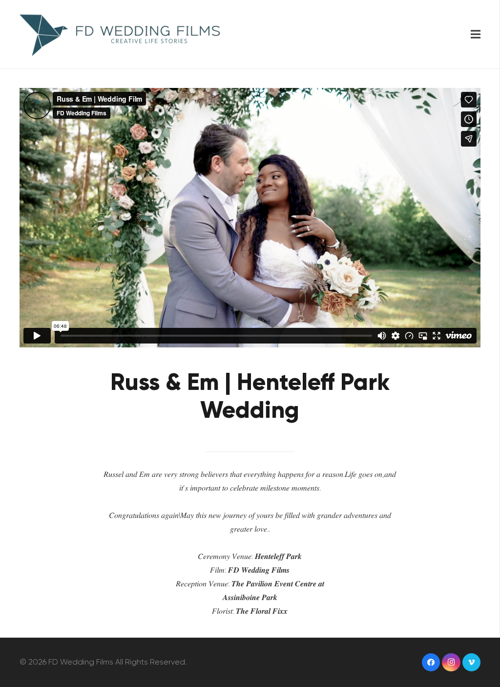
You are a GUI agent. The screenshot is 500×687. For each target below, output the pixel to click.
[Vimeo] (471, 662)
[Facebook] (431, 662)
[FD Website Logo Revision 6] (121, 34)
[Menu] (475, 34)
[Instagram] (451, 662)
